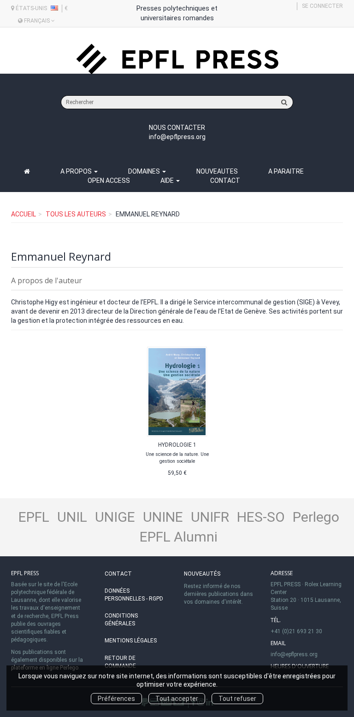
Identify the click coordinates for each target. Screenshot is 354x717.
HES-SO (261, 517)
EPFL (33, 517)
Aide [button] (167, 180)
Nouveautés (202, 574)
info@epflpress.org (177, 136)
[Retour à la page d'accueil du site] (177, 59)
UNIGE (115, 517)
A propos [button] (76, 171)
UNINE (163, 517)
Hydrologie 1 (177, 445)
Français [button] (37, 20)
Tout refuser (237, 698)
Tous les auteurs (76, 214)
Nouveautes (217, 171)
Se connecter (322, 6)
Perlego (316, 517)
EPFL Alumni (179, 537)
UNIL (72, 517)
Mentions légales (131, 640)
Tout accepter (176, 698)
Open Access (109, 180)
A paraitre (286, 171)
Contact (225, 180)
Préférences (116, 698)
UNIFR (210, 517)
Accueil (23, 214)
